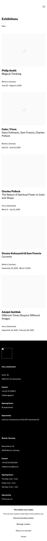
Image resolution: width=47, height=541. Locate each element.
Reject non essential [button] (23, 530)
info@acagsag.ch (8, 395)
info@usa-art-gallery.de (10, 467)
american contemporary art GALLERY (11, 6)
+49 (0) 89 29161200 (10, 462)
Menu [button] (43, 6)
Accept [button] (23, 536)
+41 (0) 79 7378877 (9, 391)
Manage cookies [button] (23, 524)
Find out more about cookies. (23, 518)
